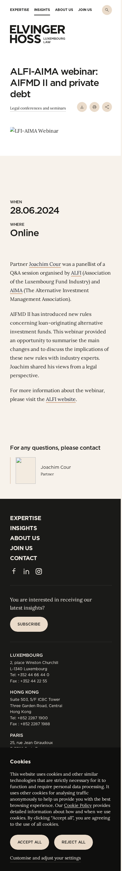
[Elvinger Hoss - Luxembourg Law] (37, 34)
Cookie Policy (78, 805)
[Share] (107, 107)
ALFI (76, 273)
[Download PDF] (82, 107)
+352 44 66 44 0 (33, 674)
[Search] (107, 10)
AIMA (16, 290)
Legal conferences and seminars (38, 108)
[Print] (94, 107)
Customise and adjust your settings (45, 858)
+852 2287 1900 (33, 718)
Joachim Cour (45, 264)
